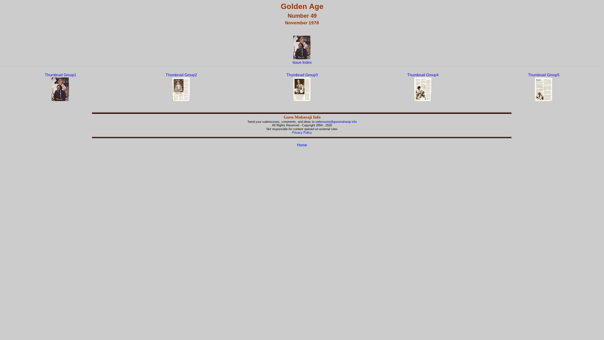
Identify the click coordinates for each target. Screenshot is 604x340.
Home (302, 145)
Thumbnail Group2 (181, 75)
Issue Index (302, 62)
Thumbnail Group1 (60, 75)
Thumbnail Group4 (423, 75)
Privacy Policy (302, 132)
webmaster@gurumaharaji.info (336, 121)
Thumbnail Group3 (302, 75)
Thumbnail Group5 (543, 75)
